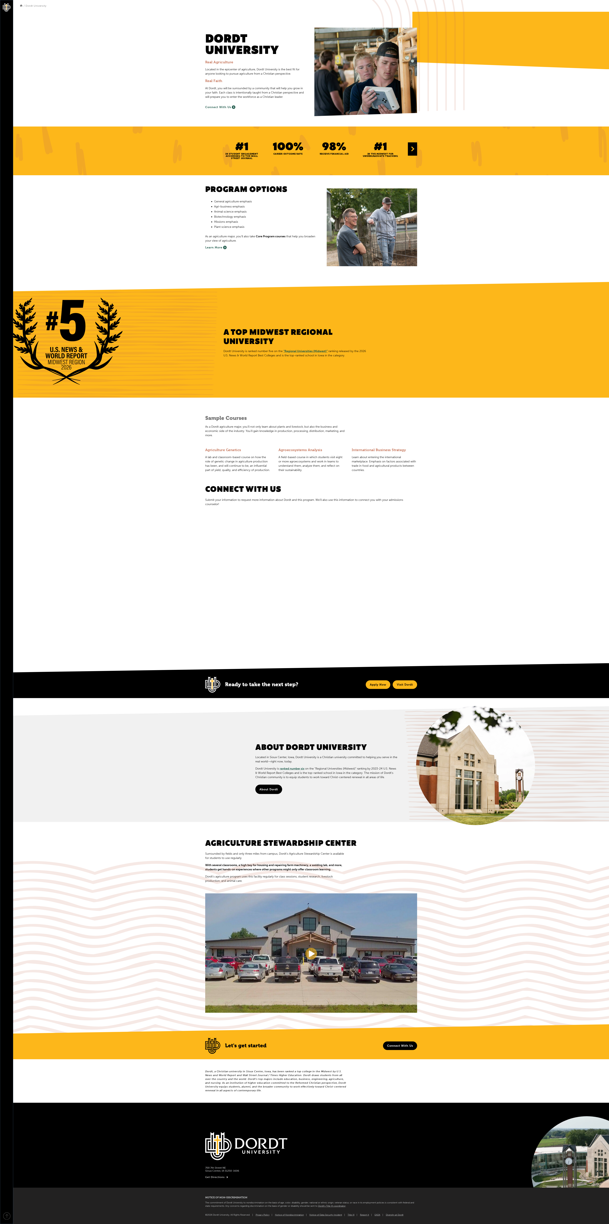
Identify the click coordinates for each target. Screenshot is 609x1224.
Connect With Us (218, 107)
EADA (377, 1215)
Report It (364, 1215)
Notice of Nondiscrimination (289, 1215)
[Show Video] (311, 954)
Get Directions (215, 1177)
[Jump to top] (7, 1216)
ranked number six (292, 768)
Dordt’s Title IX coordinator (332, 1206)
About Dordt (268, 789)
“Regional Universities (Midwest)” (305, 351)
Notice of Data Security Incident (325, 1215)
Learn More (213, 247)
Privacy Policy (262, 1215)
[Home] (21, 5)
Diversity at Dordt (394, 1215)
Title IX (351, 1215)
